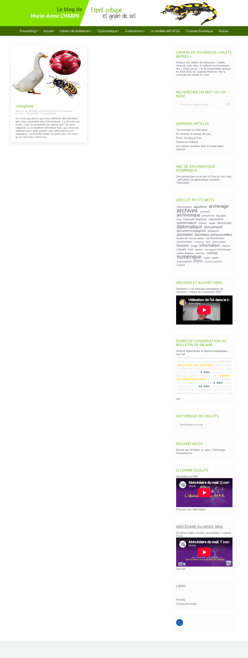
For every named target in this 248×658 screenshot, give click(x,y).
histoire (183, 245)
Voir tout (180, 568)
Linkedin (181, 249)
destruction (224, 223)
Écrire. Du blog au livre (189, 138)
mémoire (200, 253)
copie (212, 223)
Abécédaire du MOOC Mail (199, 526)
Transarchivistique (186, 603)
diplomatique (189, 226)
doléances (213, 230)
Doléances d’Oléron (187, 142)
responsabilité (184, 261)
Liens (181, 586)
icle (178, 398)
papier (215, 257)
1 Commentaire (49, 113)
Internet (226, 246)
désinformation (184, 242)
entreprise (199, 242)
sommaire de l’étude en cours (192, 74)
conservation (186, 222)
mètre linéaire (185, 253)
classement (215, 219)
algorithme (200, 206)
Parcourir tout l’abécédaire (190, 509)
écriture (181, 265)
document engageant (191, 230)
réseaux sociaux (213, 261)
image (194, 245)
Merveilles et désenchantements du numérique (50, 111)
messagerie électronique (218, 249)
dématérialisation (215, 238)
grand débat (219, 242)
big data (221, 215)
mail (190, 249)
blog (179, 219)
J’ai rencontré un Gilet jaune (192, 129)
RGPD (198, 261)
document (213, 226)
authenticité (208, 215)
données (185, 234)
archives (187, 210)
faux (208, 241)
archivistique (188, 215)
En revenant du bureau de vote (193, 133)
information (209, 245)
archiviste (205, 211)
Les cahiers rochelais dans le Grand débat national (199, 148)
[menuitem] (29, 31)
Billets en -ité (21, 111)
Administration (184, 207)
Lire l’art (180, 354)
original (206, 258)
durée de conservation (190, 238)
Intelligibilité (25, 106)
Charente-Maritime (194, 219)
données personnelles (213, 234)
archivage (219, 206)
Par (20, 113)
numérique (189, 256)
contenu (202, 223)
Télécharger (182, 182)
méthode (212, 253)
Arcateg (180, 599)
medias (199, 249)
